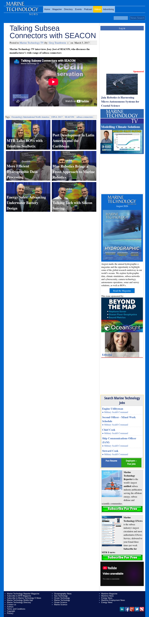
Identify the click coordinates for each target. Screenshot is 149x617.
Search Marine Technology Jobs (122, 400)
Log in (122, 28)
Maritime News (107, 596)
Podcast (88, 9)
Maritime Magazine (109, 594)
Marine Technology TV (32, 42)
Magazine (57, 9)
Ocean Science (60, 602)
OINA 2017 (57, 116)
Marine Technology (62, 600)
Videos (97, 9)
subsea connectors (84, 116)
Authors (10, 607)
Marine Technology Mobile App (20, 600)
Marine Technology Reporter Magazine (23, 594)
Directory (68, 9)
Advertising (108, 9)
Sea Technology (61, 596)
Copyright (11, 611)
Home (47, 9)
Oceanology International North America (30, 116)
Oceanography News (63, 594)
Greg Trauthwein (57, 42)
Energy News (106, 598)
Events (78, 9)
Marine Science (60, 604)
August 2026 (122, 206)
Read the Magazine (122, 290)
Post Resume (111, 460)
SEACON (69, 116)
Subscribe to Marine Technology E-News (24, 598)
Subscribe (122, 509)
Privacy (10, 613)
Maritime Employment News (113, 600)
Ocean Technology (62, 598)
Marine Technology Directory (19, 602)
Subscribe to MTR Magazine (19, 596)
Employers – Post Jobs (131, 462)
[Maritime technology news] (22, 11)
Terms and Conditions (16, 609)
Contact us (11, 604)
